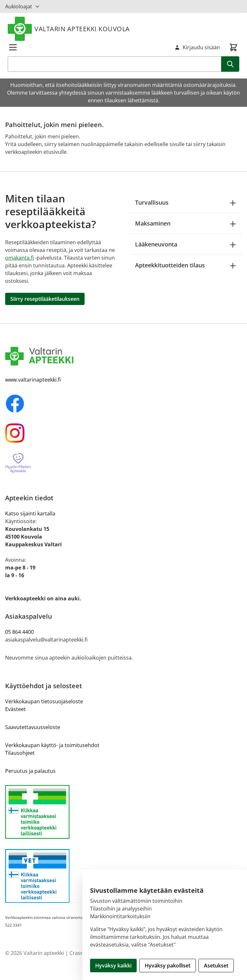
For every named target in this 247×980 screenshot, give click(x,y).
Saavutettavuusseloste (32, 727)
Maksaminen (152, 223)
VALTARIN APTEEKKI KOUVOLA (82, 28)
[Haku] (230, 64)
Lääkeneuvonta (156, 244)
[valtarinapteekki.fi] (123, 356)
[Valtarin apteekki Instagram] (123, 433)
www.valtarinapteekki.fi (33, 379)
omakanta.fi (19, 257)
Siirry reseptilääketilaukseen (44, 298)
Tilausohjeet (20, 752)
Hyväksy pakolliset (167, 965)
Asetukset (216, 965)
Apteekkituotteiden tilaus (170, 265)
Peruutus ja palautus (30, 770)
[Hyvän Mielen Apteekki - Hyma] (123, 463)
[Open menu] (13, 47)
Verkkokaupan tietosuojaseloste (44, 701)
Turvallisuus (152, 202)
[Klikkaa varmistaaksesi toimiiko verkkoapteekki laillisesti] (123, 812)
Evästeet (15, 709)
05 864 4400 (19, 631)
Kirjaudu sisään (201, 47)
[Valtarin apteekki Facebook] (123, 403)
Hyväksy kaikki (113, 965)
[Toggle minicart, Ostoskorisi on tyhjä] (233, 47)
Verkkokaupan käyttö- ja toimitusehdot (52, 745)
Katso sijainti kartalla (30, 513)
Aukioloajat (18, 6)
